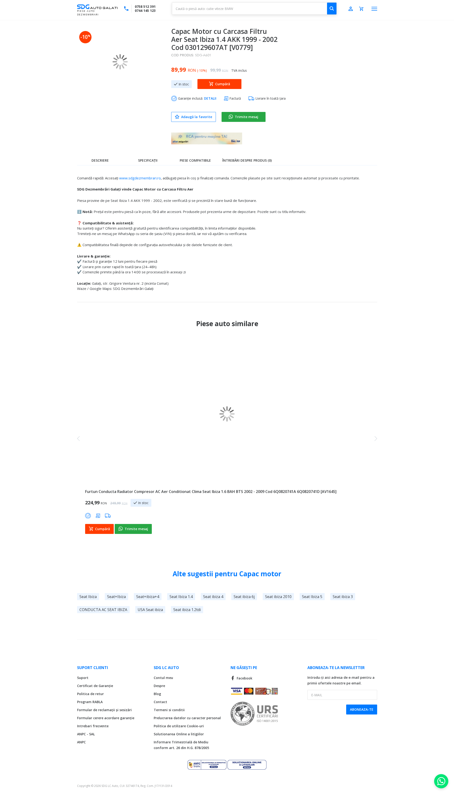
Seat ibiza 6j (244, 596)
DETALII (210, 98)
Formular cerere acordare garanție (105, 718)
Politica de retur (90, 694)
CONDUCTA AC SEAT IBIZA (103, 609)
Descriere (100, 160)
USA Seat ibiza (150, 609)
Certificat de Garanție (95, 685)
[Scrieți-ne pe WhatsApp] (441, 781)
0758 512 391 (145, 6)
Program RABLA (90, 702)
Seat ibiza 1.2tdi (187, 609)
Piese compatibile (195, 160)
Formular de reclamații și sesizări (104, 710)
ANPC (81, 742)
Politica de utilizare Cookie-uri (179, 726)
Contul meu (163, 677)
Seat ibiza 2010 (278, 596)
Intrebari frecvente (93, 726)
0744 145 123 (145, 10)
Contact (160, 702)
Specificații (147, 160)
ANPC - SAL (86, 734)
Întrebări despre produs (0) (247, 160)
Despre (159, 685)
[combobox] (254, 8)
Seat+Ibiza (116, 596)
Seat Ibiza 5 (312, 596)
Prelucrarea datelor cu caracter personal (187, 718)
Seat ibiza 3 (343, 596)
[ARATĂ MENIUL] (374, 8)
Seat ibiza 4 (213, 596)
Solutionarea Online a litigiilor (179, 734)
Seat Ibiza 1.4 (181, 596)
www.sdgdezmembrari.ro (140, 178)
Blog (157, 694)
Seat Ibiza (88, 596)
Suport (82, 677)
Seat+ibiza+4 (147, 596)
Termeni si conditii (169, 710)
